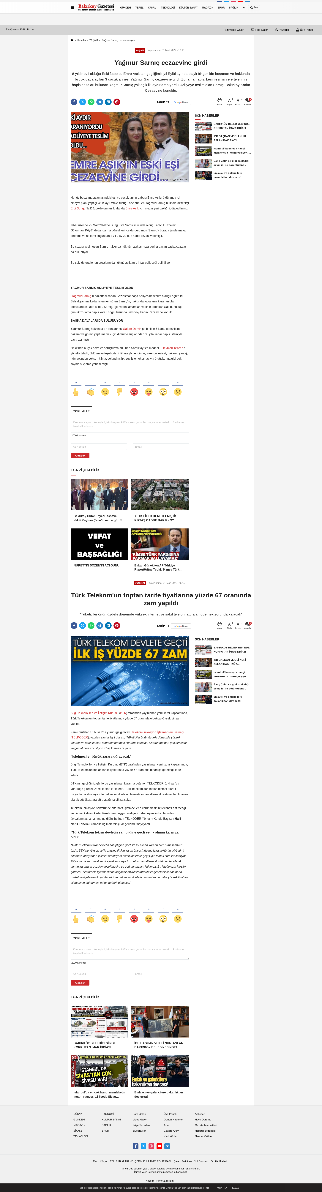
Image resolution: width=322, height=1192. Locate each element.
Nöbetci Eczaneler (205, 1130)
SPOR (221, 7)
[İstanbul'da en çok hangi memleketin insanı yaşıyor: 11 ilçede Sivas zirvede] (99, 1071)
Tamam (235, 1188)
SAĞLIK (233, 7)
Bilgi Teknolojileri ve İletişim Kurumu (95, 713)
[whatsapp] (91, 102)
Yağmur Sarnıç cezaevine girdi (118, 40)
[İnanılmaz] (163, 385)
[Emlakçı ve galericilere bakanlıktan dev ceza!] (160, 1071)
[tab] (81, 411)
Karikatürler (170, 1136)
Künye (103, 1161)
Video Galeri (236, 29)
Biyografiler (139, 1130)
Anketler (200, 1114)
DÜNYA (77, 1114)
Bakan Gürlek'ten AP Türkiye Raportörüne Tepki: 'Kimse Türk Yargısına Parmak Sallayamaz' (156, 568)
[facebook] (74, 102)
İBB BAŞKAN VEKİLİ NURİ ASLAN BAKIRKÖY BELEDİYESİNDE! (158, 1045)
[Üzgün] (177, 385)
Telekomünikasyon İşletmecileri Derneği (157, 732)
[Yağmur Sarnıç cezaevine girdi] (130, 147)
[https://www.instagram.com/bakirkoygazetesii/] (151, 1146)
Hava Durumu (203, 1119)
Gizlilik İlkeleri (219, 1161)
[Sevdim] (105, 385)
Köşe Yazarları (141, 1125)
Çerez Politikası (183, 1161)
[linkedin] (108, 102)
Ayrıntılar (222, 1188)
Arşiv (167, 1125)
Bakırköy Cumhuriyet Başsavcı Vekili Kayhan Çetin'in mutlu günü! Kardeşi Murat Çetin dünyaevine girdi (98, 518)
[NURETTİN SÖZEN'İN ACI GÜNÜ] (99, 544)
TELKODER (80, 737)
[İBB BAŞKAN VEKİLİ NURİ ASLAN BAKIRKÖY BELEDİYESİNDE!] (160, 1022)
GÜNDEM (125, 7)
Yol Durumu (201, 1161)
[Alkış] (90, 385)
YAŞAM (152, 7)
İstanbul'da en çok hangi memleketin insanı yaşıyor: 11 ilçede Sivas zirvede (99, 1095)
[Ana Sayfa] (72, 40)
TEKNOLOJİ (168, 7)
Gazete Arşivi (171, 1130)
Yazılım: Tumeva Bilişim (160, 1180)
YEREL (139, 7)
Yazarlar (283, 29)
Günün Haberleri (173, 1119)
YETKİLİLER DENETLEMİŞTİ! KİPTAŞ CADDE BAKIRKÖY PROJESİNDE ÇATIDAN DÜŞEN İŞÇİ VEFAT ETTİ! (157, 518)
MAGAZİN (207, 7)
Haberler (81, 40)
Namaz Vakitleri (204, 1136)
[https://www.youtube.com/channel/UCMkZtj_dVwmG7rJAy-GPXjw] (159, 1146)
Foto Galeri (261, 29)
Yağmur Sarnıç (81, 296)
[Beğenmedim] (119, 385)
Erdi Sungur (78, 208)
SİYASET (78, 1130)
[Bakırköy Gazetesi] (96, 8)
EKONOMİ (108, 1114)
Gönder (80, 455)
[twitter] (82, 102)
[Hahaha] (148, 385)
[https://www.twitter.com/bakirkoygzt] (143, 1146)
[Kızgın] (134, 385)
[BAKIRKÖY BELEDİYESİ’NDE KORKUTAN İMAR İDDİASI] (99, 1022)
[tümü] (244, 7)
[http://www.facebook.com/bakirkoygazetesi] (135, 1146)
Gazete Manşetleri (206, 1125)
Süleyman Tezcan (171, 348)
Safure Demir (132, 328)
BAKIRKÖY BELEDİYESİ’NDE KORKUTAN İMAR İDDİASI (95, 1045)
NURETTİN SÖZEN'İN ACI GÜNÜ (96, 565)
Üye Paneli (306, 29)
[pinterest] (116, 102)
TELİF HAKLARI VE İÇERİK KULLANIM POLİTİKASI (140, 1161)
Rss (95, 1161)
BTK (123, 713)
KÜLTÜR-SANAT (188, 7)
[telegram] (99, 102)
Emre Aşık (132, 208)
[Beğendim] (76, 385)
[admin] (167, 1146)
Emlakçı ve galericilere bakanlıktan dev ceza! (158, 1094)
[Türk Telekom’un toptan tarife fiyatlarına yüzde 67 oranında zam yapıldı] (130, 670)
